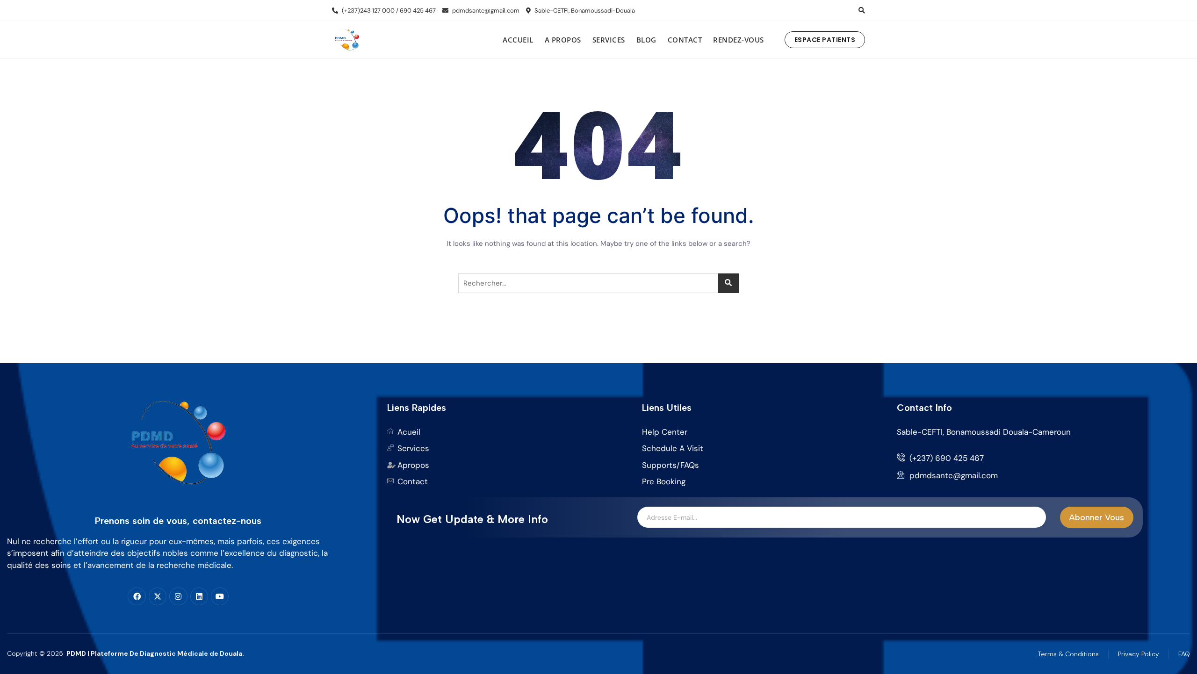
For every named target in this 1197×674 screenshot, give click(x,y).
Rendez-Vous (738, 39)
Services (608, 39)
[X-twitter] (157, 596)
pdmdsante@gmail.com (485, 10)
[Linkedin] (199, 596)
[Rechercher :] (598, 283)
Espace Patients (825, 39)
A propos (563, 39)
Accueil (518, 39)
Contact (685, 39)
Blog (646, 39)
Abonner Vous (1096, 517)
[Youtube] (220, 596)
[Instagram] (178, 596)
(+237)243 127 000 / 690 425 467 (388, 10)
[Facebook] (136, 596)
